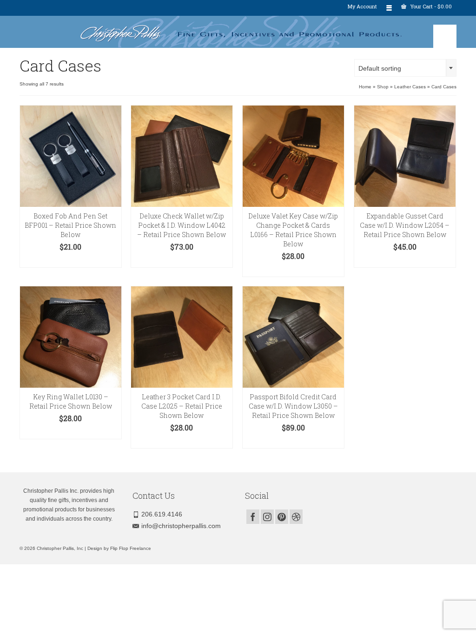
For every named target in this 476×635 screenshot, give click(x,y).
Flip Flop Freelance (130, 548)
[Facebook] (252, 516)
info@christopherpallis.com (181, 525)
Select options (182, 260)
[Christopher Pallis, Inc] (238, 31)
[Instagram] (267, 516)
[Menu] (444, 36)
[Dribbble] (296, 516)
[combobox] (405, 68)
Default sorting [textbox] (379, 68)
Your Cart (430, 6)
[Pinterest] (281, 516)
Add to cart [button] (70, 260)
